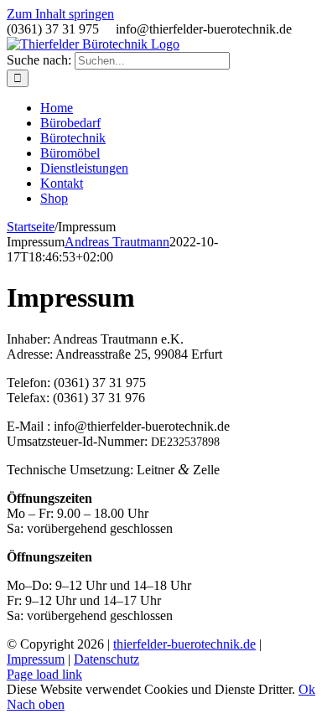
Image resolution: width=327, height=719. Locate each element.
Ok (306, 689)
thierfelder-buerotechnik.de (184, 644)
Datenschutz (106, 659)
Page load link (44, 674)
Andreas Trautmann (117, 242)
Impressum (36, 659)
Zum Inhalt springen (60, 14)
